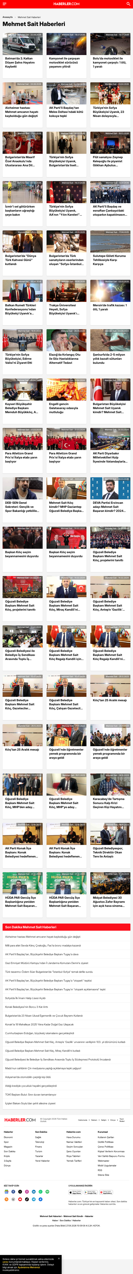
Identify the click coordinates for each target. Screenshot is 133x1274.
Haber (55, 1220)
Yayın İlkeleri (122, 1120)
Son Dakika (9, 1151)
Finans (38, 1146)
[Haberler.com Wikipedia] (13, 1199)
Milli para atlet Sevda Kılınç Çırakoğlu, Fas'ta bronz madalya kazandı (43, 945)
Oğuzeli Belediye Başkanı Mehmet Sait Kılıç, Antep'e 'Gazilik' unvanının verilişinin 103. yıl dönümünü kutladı (65, 1042)
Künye (112, 1120)
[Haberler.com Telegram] (33, 1199)
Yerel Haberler (42, 1160)
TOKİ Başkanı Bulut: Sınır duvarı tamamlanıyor (30, 1094)
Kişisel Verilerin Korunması (111, 1151)
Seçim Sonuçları (74, 1146)
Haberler (8, 1131)
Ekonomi (8, 1137)
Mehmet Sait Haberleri (29, 17)
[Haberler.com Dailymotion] (40, 1199)
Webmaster (103, 1160)
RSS (100, 1170)
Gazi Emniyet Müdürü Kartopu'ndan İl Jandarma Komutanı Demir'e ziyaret (46, 963)
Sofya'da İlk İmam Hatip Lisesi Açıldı (25, 998)
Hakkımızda (82, 1120)
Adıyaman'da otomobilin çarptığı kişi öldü (28, 1077)
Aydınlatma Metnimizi (29, 1267)
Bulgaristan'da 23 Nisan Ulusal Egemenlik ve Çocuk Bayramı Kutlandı (44, 1015)
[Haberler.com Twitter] (20, 1192)
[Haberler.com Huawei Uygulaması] (106, 1192)
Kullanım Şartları (106, 1137)
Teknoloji (39, 1142)
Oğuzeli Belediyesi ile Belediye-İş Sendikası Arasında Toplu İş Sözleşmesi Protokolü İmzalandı (58, 1059)
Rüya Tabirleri (73, 1156)
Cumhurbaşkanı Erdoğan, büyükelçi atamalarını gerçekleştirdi (39, 1033)
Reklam (94, 1120)
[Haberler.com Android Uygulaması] (91, 1192)
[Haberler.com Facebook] (13, 1192)
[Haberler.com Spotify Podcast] (47, 1192)
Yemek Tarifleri (74, 1160)
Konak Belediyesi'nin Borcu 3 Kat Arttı (26, 1006)
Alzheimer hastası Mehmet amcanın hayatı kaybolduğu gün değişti (42, 936)
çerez (5, 1261)
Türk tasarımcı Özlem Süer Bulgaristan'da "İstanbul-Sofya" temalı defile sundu (49, 971)
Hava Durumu (73, 1137)
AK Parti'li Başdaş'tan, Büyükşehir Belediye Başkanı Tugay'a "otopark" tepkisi (48, 980)
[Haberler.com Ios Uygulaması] (75, 1192)
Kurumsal (103, 1131)
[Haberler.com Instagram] (27, 1192)
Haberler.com (73, 1131)
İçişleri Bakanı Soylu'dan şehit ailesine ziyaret (30, 1103)
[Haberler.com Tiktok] (27, 1199)
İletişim (103, 1120)
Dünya (7, 1165)
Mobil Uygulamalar (107, 1165)
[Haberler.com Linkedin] (33, 1192)
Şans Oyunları (73, 1151)
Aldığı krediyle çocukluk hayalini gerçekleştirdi (31, 1085)
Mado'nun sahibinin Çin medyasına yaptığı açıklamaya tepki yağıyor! (43, 1068)
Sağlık (38, 1137)
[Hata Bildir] (60, 1225)
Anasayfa (8, 17)
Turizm (38, 1151)
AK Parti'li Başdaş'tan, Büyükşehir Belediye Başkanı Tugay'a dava (41, 954)
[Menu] (4, 4)
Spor (6, 1142)
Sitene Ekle (103, 1174)
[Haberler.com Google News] (6, 1192)
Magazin (8, 1146)
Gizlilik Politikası (106, 1142)
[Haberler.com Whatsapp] (40, 1192)
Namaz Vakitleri (74, 1142)
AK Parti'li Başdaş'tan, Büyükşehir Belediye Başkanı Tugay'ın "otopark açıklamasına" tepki (55, 989)
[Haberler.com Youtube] (20, 1199)
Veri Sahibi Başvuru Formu (111, 1156)
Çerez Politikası (105, 1146)
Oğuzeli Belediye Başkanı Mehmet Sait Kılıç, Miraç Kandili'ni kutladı (42, 1050)
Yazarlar (39, 1156)
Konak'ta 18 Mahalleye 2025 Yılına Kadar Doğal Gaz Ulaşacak (39, 1024)
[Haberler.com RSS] (6, 1199)
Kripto (7, 1156)
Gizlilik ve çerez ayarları (43, 1225)
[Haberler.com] (20, 1120)
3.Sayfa (7, 1160)
